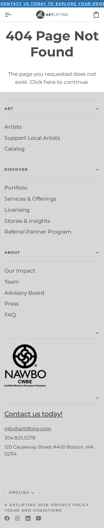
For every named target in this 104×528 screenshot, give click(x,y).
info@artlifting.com (27, 428)
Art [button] (9, 108)
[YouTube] (38, 518)
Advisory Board (24, 292)
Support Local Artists (32, 137)
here (49, 82)
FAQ (10, 314)
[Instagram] (17, 518)
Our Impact (19, 270)
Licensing (17, 209)
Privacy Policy (70, 505)
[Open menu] (12, 14)
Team (11, 281)
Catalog (14, 148)
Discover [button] (16, 169)
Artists (12, 126)
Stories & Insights (27, 221)
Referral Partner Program (37, 231)
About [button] (12, 252)
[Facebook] (6, 518)
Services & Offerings (30, 198)
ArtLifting (22, 505)
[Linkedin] (28, 518)
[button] (52, 333)
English (19, 492)
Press (11, 303)
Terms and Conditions (33, 510)
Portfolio (15, 187)
